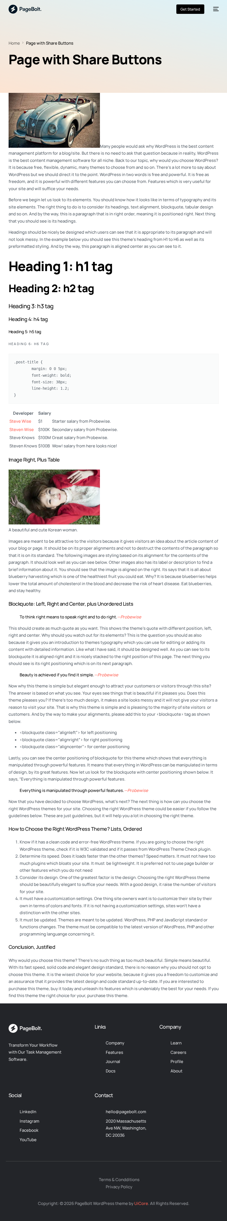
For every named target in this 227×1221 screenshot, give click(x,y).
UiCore (141, 1203)
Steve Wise (20, 421)
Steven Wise (21, 429)
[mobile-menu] (214, 9)
